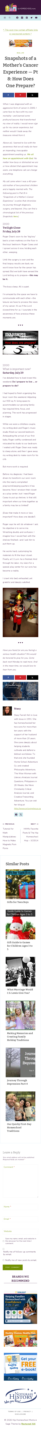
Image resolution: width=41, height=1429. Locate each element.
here (15, 216)
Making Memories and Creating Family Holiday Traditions (20, 1036)
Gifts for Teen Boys (18, 902)
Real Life (20, 53)
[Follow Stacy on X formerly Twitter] (21, 815)
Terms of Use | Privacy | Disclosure (20, 1413)
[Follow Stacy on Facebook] (16, 815)
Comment (9, 1167)
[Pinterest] (27, 18)
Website (8, 1231)
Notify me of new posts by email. (21, 1260)
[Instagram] (22, 18)
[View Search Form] (9, 17)
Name (7, 1206)
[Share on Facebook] (8, 95)
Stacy (17, 708)
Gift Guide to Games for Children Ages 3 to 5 (20, 946)
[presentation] (20, 884)
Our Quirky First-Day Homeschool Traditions (19, 1127)
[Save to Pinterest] (20, 95)
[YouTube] (36, 18)
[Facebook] (17, 18)
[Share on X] (32, 95)
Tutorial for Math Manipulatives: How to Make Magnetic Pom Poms (9, 836)
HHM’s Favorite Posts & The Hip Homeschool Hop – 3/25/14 (30, 832)
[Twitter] (31, 18)
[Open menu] (5, 17)
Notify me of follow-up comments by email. (19, 1253)
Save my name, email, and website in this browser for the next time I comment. (20, 1241)
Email (7, 1219)
